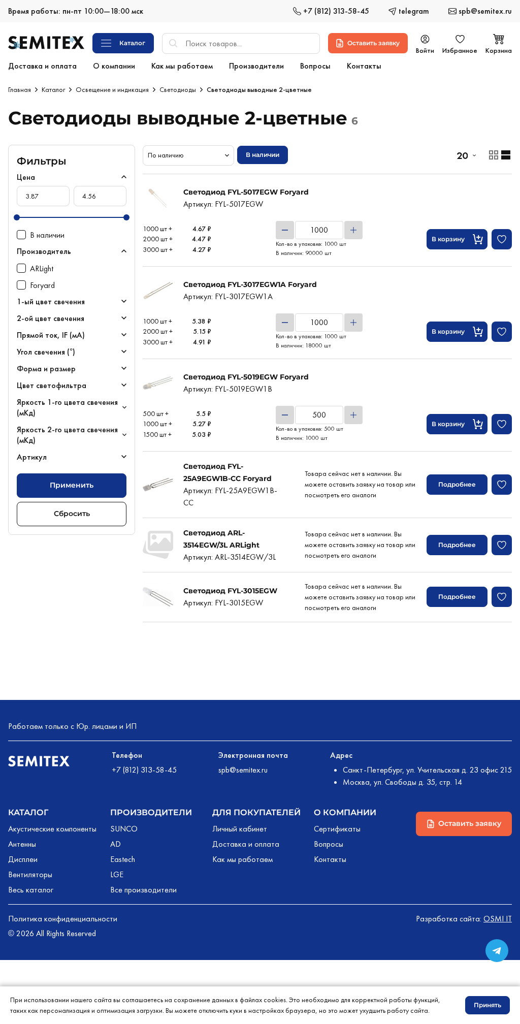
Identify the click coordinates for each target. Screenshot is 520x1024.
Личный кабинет (239, 828)
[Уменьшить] (285, 230)
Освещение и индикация (112, 89)
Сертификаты (337, 828)
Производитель (44, 251)
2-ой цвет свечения (50, 318)
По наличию (166, 154)
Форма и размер (46, 368)
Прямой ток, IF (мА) (51, 335)
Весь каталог (30, 889)
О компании (345, 812)
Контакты (330, 859)
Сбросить (72, 513)
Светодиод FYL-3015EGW (230, 590)
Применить (71, 485)
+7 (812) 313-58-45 (144, 769)
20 (462, 155)
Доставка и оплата (245, 844)
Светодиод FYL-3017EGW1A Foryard (250, 284)
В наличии (262, 154)
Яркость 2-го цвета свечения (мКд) (67, 434)
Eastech (122, 859)
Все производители (143, 889)
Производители (151, 812)
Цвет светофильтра (51, 385)
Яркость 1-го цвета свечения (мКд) (67, 407)
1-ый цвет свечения (51, 301)
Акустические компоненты (52, 828)
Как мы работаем (242, 859)
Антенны (22, 844)
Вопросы (328, 844)
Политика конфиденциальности (62, 918)
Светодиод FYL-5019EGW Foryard (246, 376)
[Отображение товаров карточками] (494, 155)
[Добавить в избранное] (502, 239)
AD (115, 844)
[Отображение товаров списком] (506, 155)
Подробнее (457, 484)
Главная (19, 89)
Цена (26, 177)
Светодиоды (177, 89)
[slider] (17, 217)
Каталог (53, 89)
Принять (487, 1005)
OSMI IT (497, 918)
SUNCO (124, 828)
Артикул (32, 457)
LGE (116, 874)
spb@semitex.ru (243, 769)
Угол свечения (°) (46, 351)
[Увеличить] (353, 230)
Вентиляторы (30, 874)
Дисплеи (23, 859)
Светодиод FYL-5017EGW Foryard (246, 192)
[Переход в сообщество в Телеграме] (496, 950)
